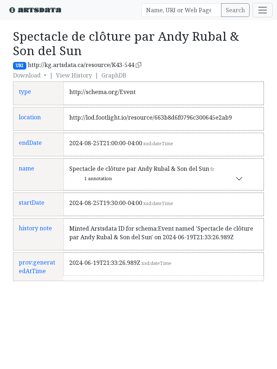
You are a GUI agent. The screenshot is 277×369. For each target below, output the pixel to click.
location (30, 117)
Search (235, 10)
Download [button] (27, 75)
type (25, 91)
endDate (30, 143)
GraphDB (114, 75)
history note (35, 228)
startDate (31, 202)
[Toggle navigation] (262, 10)
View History (74, 75)
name (26, 168)
